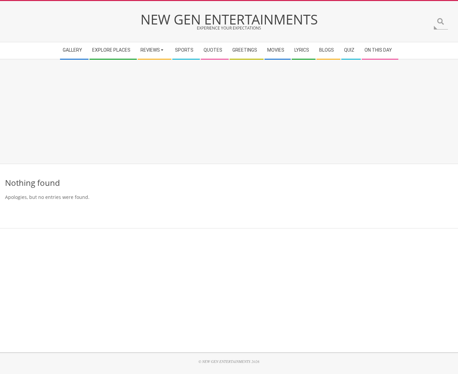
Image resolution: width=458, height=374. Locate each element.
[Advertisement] (206, 112)
